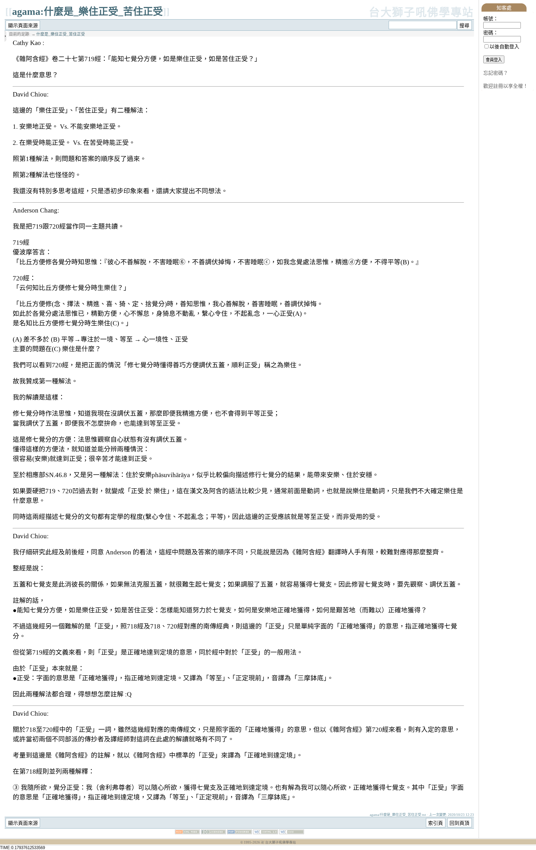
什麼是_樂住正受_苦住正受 (60, 34)
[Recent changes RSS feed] (187, 832)
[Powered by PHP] (239, 832)
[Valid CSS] (291, 832)
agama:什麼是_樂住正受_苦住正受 (87, 11)
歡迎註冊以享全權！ (505, 86)
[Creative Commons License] (213, 832)
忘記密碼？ (495, 73)
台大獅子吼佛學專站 (421, 13)
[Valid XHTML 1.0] (265, 832)
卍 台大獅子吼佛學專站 (278, 842)
